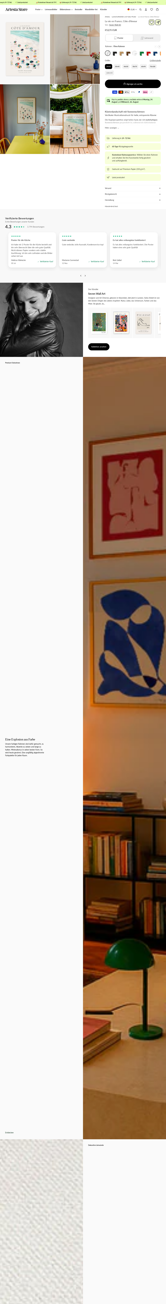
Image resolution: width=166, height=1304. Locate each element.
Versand (108, 188)
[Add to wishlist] (151, 22)
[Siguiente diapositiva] (159, 46)
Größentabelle (155, 60)
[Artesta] (19, 9)
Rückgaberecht (111, 194)
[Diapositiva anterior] (155, 46)
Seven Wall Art (115, 25)
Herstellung (109, 200)
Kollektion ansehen (98, 347)
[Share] (158, 22)
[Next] (85, 276)
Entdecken (9, 1132)
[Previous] (80, 276)
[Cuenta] (146, 9)
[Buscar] (140, 9)
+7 (151, 92)
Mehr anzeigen (111, 128)
